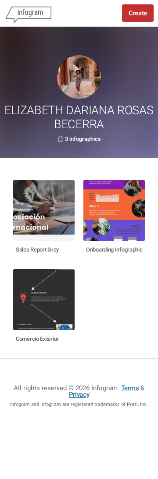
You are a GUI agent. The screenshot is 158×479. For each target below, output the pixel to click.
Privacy (79, 395)
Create (138, 13)
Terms (130, 388)
